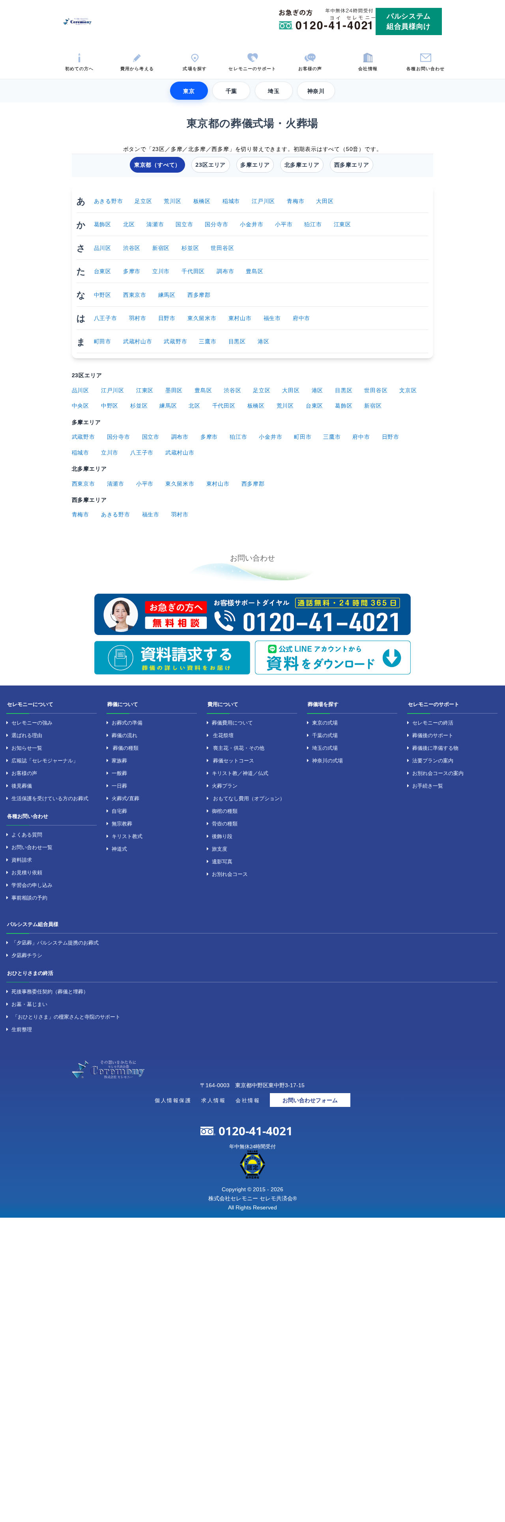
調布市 (225, 271)
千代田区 (193, 271)
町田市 (102, 341)
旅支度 (219, 848)
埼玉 (274, 91)
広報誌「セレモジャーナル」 (44, 760)
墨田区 (174, 390)
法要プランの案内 (432, 760)
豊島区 (254, 271)
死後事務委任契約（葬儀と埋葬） (49, 991)
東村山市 (240, 318)
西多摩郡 (199, 294)
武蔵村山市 (137, 341)
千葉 (232, 91)
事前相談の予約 (29, 897)
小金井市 (251, 224)
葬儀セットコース (233, 760)
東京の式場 (325, 722)
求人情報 (213, 1100)
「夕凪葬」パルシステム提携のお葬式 (55, 942)
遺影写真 (222, 861)
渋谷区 (131, 247)
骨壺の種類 (225, 823)
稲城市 (231, 201)
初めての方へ (79, 68)
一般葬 (119, 773)
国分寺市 (216, 224)
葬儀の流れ (124, 735)
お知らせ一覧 (26, 747)
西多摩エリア (351, 164)
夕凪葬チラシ (26, 955)
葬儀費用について (232, 722)
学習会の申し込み (31, 885)
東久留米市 (202, 318)
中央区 (80, 405)
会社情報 (367, 68)
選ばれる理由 (26, 735)
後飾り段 (222, 836)
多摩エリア (254, 164)
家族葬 (119, 760)
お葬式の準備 (127, 722)
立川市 (161, 271)
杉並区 (190, 247)
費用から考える (137, 68)
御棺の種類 (225, 810)
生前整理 (21, 1029)
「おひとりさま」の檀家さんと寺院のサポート (66, 1016)
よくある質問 (26, 834)
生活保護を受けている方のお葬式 (49, 798)
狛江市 (313, 224)
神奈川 (316, 91)
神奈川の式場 (327, 760)
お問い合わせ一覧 (31, 847)
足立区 (143, 201)
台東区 (102, 271)
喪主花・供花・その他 (238, 747)
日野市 (167, 318)
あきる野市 (108, 201)
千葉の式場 (325, 735)
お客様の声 (310, 68)
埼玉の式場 (325, 747)
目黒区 (237, 341)
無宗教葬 (122, 823)
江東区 (342, 224)
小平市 (283, 224)
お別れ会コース (230, 873)
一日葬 (119, 785)
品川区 (102, 247)
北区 (129, 224)
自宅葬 (119, 810)
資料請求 (21, 859)
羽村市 (137, 318)
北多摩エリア (302, 164)
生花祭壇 (223, 735)
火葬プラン (225, 785)
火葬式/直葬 (125, 798)
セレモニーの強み (31, 722)
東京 (189, 91)
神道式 (119, 848)
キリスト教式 (127, 836)
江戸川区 (263, 201)
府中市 (301, 318)
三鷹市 (207, 341)
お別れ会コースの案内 (438, 773)
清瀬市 (155, 224)
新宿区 (161, 247)
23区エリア (210, 164)
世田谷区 (222, 247)
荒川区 (172, 201)
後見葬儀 (21, 785)
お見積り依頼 (26, 872)
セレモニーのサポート (252, 68)
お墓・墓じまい (29, 1004)
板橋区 (202, 201)
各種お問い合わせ (425, 68)
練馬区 (167, 294)
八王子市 (105, 318)
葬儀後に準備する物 (435, 747)
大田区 (324, 201)
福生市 (272, 318)
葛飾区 (102, 224)
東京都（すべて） (157, 164)
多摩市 (131, 271)
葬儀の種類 (125, 747)
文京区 (408, 390)
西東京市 (134, 294)
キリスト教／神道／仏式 (240, 773)
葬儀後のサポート (432, 735)
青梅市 (295, 201)
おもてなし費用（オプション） (249, 798)
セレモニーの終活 (432, 722)
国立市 (184, 224)
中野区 (102, 294)
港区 (263, 341)
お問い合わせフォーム (310, 1100)
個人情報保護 (173, 1100)
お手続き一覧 (427, 785)
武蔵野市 (175, 341)
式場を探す (195, 68)
